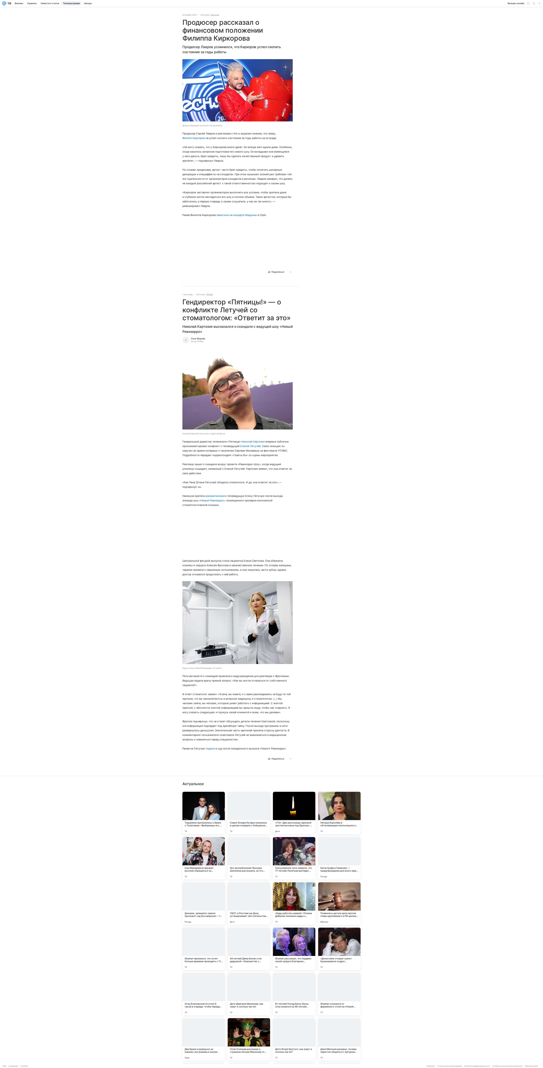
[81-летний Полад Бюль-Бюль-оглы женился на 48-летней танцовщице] (294, 994)
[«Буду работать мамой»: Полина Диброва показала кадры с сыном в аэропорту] (294, 903)
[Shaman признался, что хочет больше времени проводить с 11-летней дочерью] (203, 949)
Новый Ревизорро (212, 500)
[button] (237, 90)
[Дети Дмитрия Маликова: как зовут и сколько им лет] (249, 994)
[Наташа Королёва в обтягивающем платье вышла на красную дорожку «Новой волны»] (339, 813)
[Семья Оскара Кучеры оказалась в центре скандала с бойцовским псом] (249, 813)
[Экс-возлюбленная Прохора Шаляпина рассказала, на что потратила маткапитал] (249, 858)
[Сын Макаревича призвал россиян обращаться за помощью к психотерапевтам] (203, 858)
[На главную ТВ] (8, 3)
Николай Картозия (253, 441)
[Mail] (4, 3)
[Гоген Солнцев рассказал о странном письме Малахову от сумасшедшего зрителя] (249, 1039)
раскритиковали (216, 495)
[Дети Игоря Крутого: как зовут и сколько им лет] (294, 1039)
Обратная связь (531, 1066)
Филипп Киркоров (193, 138)
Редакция (431, 1066)
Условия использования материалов (507, 1066)
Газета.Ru (214, 15)
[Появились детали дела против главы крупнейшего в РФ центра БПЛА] (339, 903)
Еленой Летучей (250, 446)
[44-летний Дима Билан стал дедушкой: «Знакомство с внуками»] (249, 949)
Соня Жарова (198, 338)
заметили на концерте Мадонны (236, 215)
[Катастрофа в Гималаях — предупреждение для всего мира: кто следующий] (339, 858)
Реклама (24, 1066)
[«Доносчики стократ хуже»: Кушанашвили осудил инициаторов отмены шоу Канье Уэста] (339, 949)
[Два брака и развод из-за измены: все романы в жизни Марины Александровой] (203, 1039)
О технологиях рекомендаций (449, 1066)
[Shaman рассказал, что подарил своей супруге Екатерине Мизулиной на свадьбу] (294, 949)
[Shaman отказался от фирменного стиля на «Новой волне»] (339, 994)
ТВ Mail (209, 294)
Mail (4, 1066)
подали (210, 748)
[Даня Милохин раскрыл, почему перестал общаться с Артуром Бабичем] (339, 1039)
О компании (13, 1066)
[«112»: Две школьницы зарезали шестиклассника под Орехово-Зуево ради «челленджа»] (294, 813)
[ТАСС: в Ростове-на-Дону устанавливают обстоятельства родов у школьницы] (249, 903)
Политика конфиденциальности (477, 1066)
